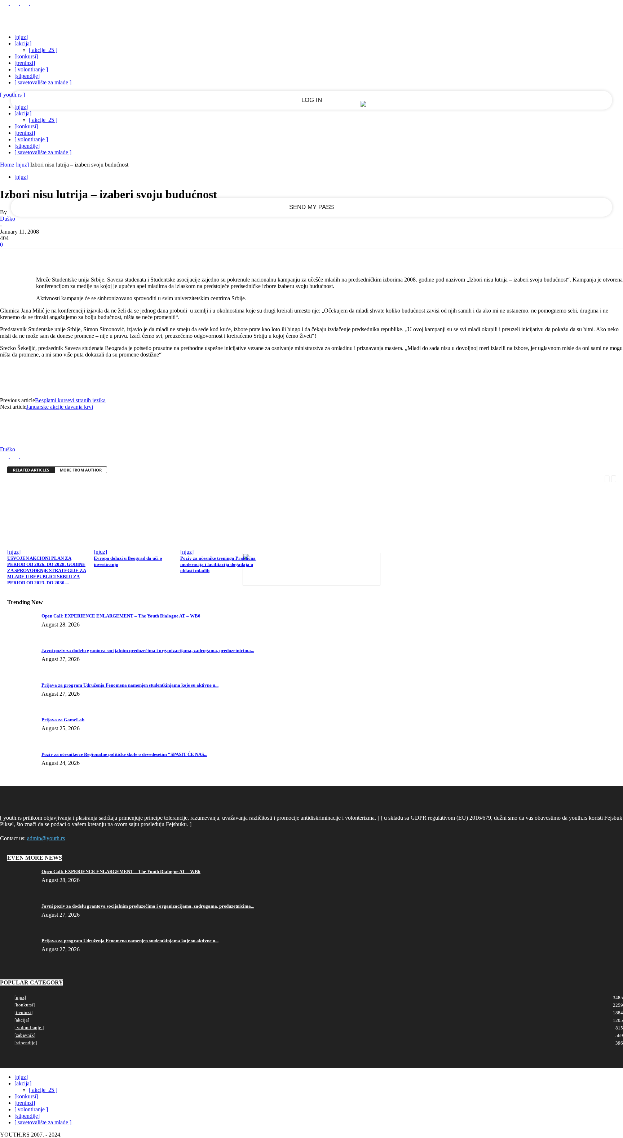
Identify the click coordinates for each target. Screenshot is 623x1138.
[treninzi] (24, 63)
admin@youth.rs (46, 838)
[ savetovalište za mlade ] (42, 82)
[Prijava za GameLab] (18, 722)
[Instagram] (15, 3)
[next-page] (613, 478)
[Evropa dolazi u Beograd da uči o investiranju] (137, 543)
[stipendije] (27, 76)
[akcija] (22, 43)
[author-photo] (17, 443)
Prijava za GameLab (62, 719)
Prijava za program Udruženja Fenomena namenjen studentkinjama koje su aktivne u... (129, 685)
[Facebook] (5, 3)
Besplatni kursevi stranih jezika (70, 400)
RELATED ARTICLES (31, 470)
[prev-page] (607, 478)
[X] (25, 3)
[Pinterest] (64, 259)
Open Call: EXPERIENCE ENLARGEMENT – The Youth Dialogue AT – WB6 (120, 616)
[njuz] (21, 37)
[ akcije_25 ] (43, 50)
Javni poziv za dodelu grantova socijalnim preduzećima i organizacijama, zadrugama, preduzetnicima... (147, 650)
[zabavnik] (24, 1035)
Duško (7, 219)
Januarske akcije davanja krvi (59, 407)
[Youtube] (34, 3)
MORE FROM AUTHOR (81, 470)
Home (7, 164)
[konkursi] (26, 56)
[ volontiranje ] (31, 69)
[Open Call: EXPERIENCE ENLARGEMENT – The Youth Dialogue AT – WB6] (18, 618)
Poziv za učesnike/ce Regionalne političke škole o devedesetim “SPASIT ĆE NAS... (124, 754)
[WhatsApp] (90, 259)
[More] (116, 259)
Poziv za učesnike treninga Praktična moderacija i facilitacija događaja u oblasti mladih (218, 564)
